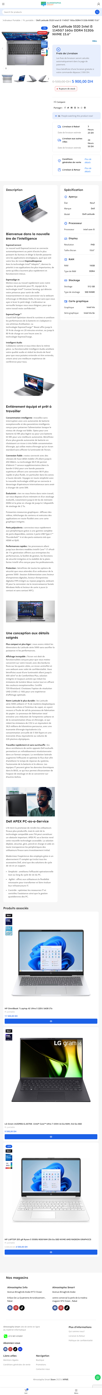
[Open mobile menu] (3, 4)
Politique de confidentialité (81, 1340)
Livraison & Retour (77, 1336)
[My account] (98, 4)
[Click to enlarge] (6, 68)
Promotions (41, 1364)
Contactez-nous (43, 1369)
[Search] (97, 12)
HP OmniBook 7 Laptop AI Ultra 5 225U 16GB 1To (28, 1008)
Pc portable (28, 20)
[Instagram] (16, 1308)
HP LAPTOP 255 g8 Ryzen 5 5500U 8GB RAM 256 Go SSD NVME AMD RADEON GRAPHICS (48, 1239)
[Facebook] (10, 1308)
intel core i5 (89, 229)
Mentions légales (10, 1360)
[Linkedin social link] (78, 107)
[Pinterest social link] (75, 107)
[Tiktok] (22, 1308)
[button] (51, 1021)
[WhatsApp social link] (81, 107)
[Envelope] (20, 1349)
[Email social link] (71, 107)
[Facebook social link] (65, 107)
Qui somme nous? (77, 1331)
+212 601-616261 (15, 1336)
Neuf (92, 203)
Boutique (40, 1360)
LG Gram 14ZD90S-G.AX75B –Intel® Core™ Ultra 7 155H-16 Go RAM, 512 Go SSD (43, 1124)
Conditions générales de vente (16, 1364)
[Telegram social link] (85, 107)
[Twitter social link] (68, 107)
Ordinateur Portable (11, 20)
